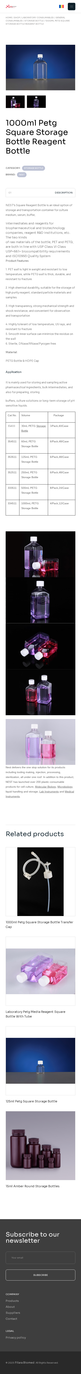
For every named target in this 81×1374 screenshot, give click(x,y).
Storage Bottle (33, 168)
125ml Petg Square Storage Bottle (31, 1101)
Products (12, 1301)
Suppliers (13, 1312)
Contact (11, 1318)
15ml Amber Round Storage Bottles (33, 1186)
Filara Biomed (24, 1362)
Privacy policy (16, 1337)
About (10, 1307)
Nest (22, 174)
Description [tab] (64, 192)
